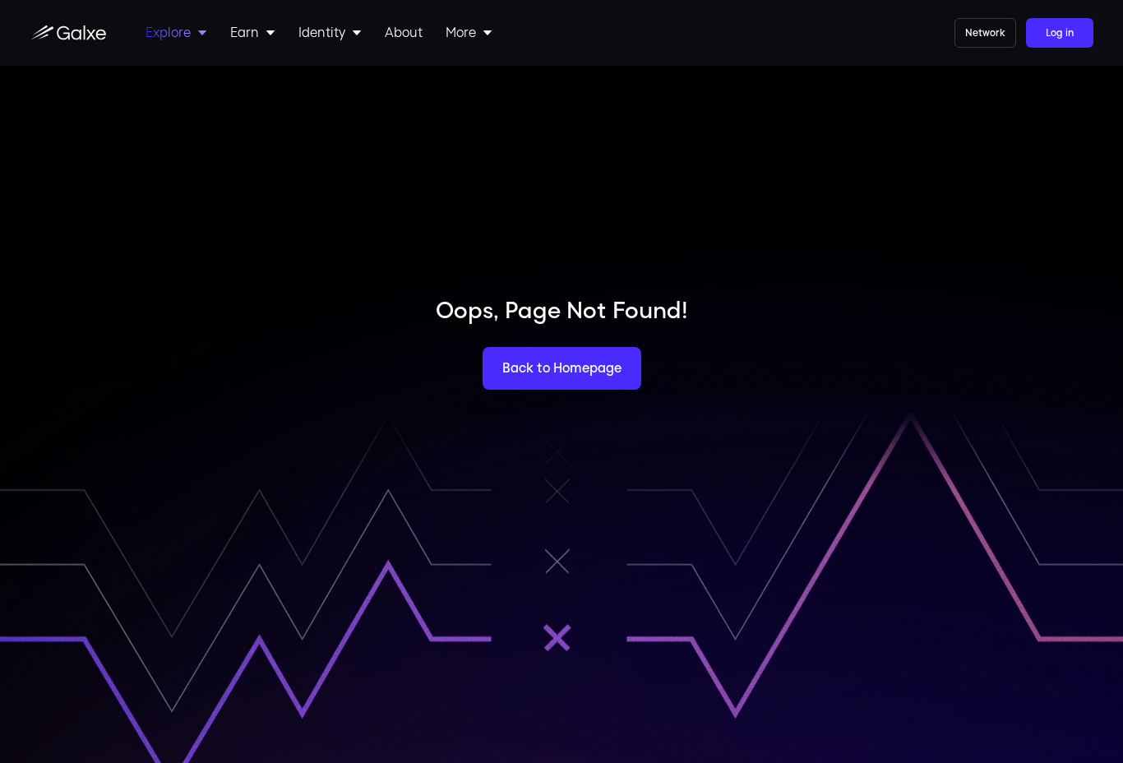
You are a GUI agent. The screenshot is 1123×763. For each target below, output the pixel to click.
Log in (1060, 33)
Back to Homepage (562, 368)
